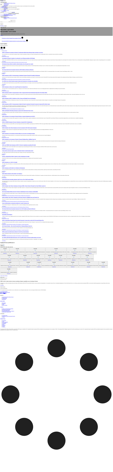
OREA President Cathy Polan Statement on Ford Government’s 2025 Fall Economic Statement (19, 127)
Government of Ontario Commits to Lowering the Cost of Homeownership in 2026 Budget (18, 58)
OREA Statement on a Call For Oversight (9, 162)
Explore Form (5, 253)
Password (13, 12)
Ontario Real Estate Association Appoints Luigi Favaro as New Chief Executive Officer (17, 179)
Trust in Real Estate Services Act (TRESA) (8, 311)
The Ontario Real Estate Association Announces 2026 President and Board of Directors (18, 69)
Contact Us (3, 326)
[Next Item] (4, 48)
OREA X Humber (4, 305)
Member (2, 2)
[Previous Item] (1, 48)
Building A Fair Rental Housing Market (7, 308)
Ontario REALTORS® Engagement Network (8, 316)
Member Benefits (4, 297)
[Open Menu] (1, 24)
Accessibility (4, 323)
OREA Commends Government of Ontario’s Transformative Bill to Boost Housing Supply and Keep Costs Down (22, 52)
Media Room (4, 299)
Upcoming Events (4, 315)
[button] (5, 251)
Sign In (2, 16)
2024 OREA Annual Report (7, 214)
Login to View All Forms (3, 275)
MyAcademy (2, 25)
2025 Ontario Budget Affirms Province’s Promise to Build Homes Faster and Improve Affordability (20, 191)
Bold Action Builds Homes (6, 310)
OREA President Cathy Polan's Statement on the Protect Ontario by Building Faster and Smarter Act (20, 197)
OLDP (3, 304)
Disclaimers (3, 325)
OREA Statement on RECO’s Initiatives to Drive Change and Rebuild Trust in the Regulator (19, 98)
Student (5, 2)
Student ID (1, 12)
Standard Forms (2, 318)
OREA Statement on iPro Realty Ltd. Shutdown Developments (13, 167)
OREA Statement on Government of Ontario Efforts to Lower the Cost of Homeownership (18, 133)
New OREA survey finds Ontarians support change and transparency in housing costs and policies (20, 81)
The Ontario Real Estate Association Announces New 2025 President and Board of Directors (18, 208)
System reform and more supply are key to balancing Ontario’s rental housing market (17, 150)
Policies (3, 324)
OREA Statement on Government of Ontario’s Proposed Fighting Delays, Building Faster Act (19, 139)
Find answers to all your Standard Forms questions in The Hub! (11, 38)
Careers (3, 321)
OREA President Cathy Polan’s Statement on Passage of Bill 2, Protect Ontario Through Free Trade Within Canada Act (24, 185)
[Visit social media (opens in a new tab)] (1, 293)
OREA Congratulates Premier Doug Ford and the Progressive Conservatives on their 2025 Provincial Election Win (23, 220)
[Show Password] (14, 13)
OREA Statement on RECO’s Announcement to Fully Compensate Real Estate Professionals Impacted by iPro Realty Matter (24, 92)
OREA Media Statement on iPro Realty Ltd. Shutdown (12, 173)
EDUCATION (2, 301)
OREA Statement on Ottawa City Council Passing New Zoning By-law (15, 86)
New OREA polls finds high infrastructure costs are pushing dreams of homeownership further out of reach (21, 237)
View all (1, 49)
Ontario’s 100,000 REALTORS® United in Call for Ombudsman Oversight (15, 156)
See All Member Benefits (3, 291)
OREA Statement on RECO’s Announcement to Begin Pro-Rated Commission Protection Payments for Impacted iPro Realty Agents (26, 104)
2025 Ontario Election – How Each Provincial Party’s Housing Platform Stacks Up (17, 226)
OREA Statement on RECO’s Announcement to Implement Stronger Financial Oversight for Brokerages (21, 75)
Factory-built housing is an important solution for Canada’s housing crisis (15, 203)
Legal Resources (4, 298)
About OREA (4, 320)
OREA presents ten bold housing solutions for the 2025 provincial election (15, 231)
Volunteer (5, 18)
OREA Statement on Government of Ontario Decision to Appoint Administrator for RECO (18, 116)
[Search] (12, 21)
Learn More (4, 55)
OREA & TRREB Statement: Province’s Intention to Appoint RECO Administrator (17, 122)
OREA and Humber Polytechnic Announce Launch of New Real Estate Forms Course (17, 110)
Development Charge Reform (6, 309)
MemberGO (4, 303)
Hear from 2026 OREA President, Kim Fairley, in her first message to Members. (14, 41)
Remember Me (3, 17)
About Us (1, 35)
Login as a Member (3, 10)
